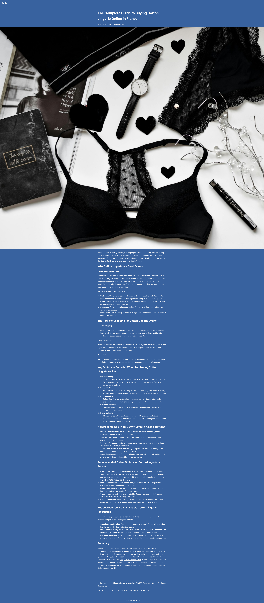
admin (99, 24)
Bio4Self (5, 3)
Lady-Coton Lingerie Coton (130, 560)
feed (122, 24)
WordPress (136, 600)
